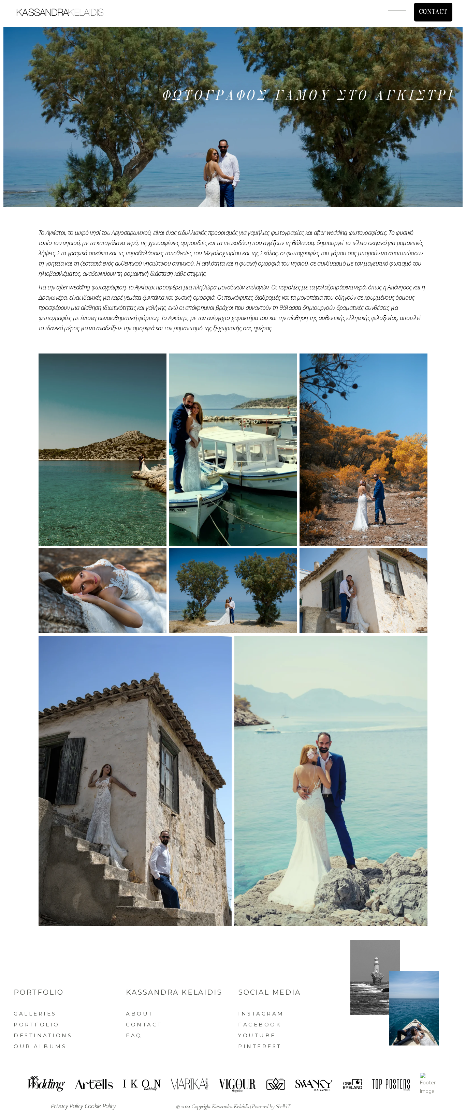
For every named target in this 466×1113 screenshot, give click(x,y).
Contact (144, 1024)
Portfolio (37, 1024)
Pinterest (260, 1046)
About (140, 1013)
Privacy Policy (68, 1106)
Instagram (261, 1013)
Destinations (43, 1035)
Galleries (35, 1013)
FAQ (134, 1035)
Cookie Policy (100, 1106)
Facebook (259, 1024)
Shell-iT (283, 1106)
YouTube (257, 1035)
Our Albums (40, 1046)
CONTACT (433, 12)
